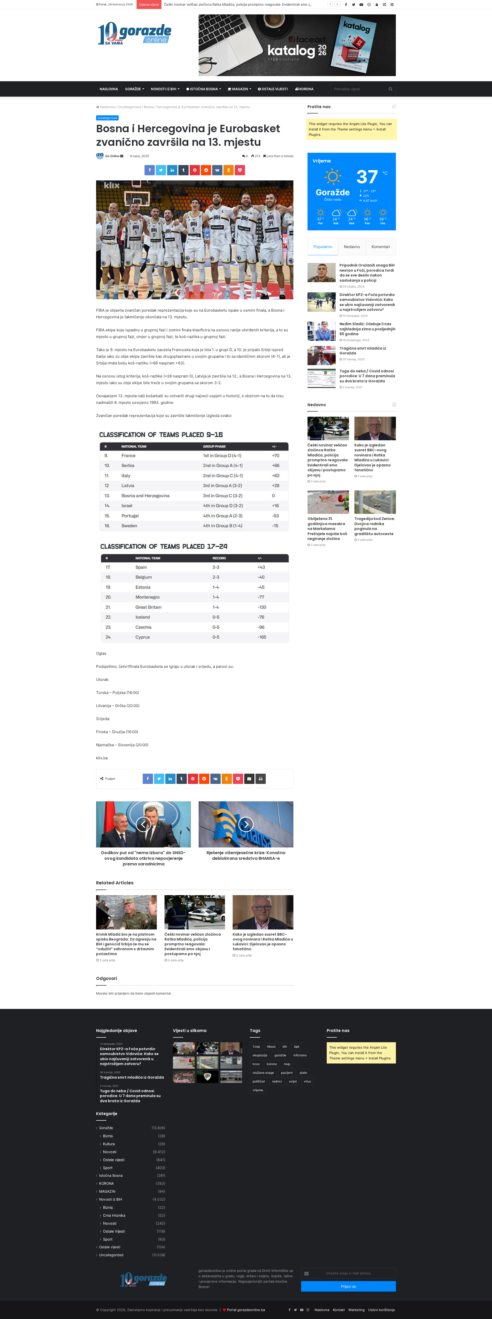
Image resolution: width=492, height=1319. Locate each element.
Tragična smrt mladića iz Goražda (363, 351)
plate (303, 1073)
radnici (277, 1081)
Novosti (109, 1152)
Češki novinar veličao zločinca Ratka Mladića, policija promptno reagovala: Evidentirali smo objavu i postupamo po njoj (257, 4)
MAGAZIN (107, 1191)
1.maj (256, 1046)
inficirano (300, 1055)
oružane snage (263, 1073)
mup (287, 1064)
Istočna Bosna (203, 89)
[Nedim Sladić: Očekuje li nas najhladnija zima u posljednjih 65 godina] (322, 331)
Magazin (239, 89)
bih (285, 1046)
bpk (297, 1046)
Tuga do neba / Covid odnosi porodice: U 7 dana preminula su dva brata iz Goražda (367, 376)
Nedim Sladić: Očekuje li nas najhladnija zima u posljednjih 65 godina (367, 328)
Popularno (322, 246)
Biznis (108, 1136)
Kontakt (339, 1310)
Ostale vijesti (274, 89)
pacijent (287, 1073)
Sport (107, 1167)
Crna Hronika (114, 1215)
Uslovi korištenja (381, 1310)
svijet (293, 1081)
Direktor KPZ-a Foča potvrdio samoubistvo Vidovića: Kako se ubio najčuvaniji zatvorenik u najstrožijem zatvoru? (367, 302)
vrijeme (258, 1090)
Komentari (381, 246)
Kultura (109, 1144)
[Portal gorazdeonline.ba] (134, 33)
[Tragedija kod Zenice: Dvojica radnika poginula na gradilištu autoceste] (375, 502)
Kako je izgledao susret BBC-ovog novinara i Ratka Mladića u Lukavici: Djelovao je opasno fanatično (263, 942)
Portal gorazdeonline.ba (246, 1310)
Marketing (356, 1310)
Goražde (133, 89)
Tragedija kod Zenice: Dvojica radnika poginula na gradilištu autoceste (374, 526)
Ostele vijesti (113, 1160)
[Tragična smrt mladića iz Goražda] (322, 355)
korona (272, 1064)
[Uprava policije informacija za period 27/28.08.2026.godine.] (231, 1077)
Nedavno (352, 246)
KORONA (306, 89)
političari (259, 1081)
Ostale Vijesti (114, 1231)
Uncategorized (129, 107)
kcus (256, 1064)
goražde (280, 1055)
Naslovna (109, 89)
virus (307, 1081)
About (271, 1046)
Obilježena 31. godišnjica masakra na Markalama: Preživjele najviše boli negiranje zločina (327, 528)
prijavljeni (122, 993)
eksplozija (260, 1055)
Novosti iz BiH (163, 89)
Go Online (112, 156)
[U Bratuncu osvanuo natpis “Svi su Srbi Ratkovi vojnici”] (231, 1062)
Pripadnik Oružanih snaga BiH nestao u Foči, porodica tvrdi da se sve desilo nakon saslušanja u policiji (367, 273)
